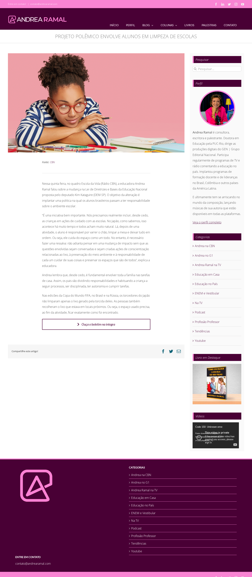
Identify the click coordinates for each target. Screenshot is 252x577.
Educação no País (206, 284)
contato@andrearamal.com (43, 4)
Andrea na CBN (205, 246)
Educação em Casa (207, 274)
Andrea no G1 (204, 255)
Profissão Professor (207, 322)
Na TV (198, 303)
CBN (52, 162)
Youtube (200, 341)
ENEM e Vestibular (207, 293)
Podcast (200, 312)
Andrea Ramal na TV (208, 265)
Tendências (202, 331)
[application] (216, 435)
